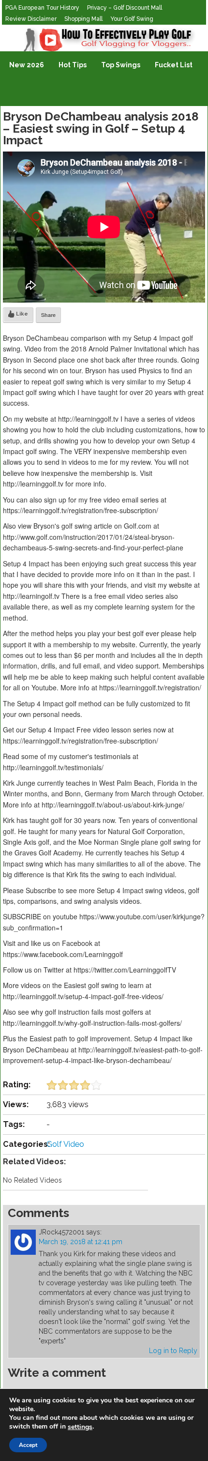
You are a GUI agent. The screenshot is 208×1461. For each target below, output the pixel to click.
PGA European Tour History (42, 7)
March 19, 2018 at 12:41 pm (80, 1242)
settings (80, 1427)
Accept (28, 1445)
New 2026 (26, 65)
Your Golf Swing (131, 18)
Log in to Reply (173, 1350)
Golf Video (65, 1144)
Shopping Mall (83, 18)
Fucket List (174, 65)
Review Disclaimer (31, 18)
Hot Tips (73, 65)
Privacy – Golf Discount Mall (124, 7)
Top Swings (120, 65)
